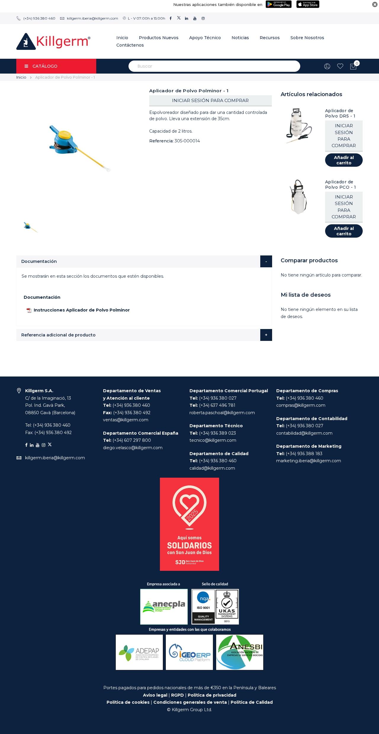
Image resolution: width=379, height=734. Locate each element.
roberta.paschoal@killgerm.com (222, 412)
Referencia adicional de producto (58, 335)
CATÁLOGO (45, 66)
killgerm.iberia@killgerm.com (92, 18)
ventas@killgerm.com (125, 419)
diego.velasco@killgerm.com (133, 447)
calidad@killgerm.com (212, 468)
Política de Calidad (252, 702)
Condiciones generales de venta (190, 702)
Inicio (21, 77)
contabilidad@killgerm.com (304, 433)
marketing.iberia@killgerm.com (308, 460)
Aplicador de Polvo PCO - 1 (340, 184)
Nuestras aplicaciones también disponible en (217, 4)
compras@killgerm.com (300, 405)
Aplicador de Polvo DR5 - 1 (340, 113)
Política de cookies (128, 702)
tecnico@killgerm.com (213, 440)
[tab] (144, 261)
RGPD (177, 695)
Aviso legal (155, 695)
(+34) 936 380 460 (39, 18)
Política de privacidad (212, 695)
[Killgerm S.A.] (53, 41)
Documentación (39, 261)
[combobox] (214, 66)
